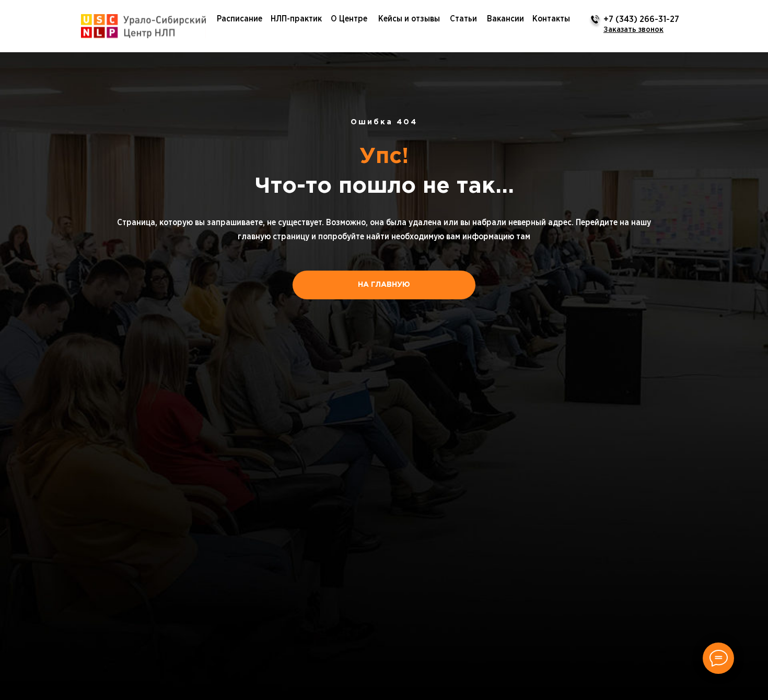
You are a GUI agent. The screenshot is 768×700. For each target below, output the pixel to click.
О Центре (349, 18)
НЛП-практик (296, 18)
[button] (633, 29)
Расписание (239, 18)
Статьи (463, 18)
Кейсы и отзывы (409, 18)
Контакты (551, 18)
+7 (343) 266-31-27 (641, 20)
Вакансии (505, 18)
